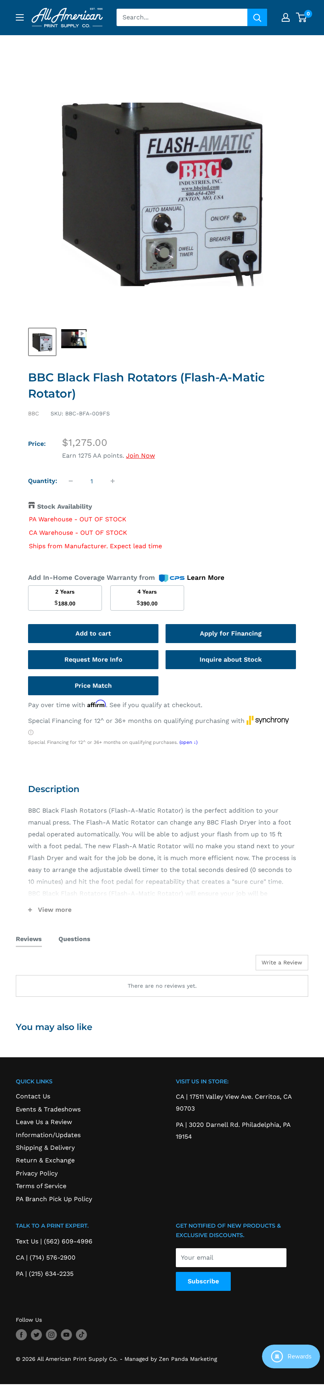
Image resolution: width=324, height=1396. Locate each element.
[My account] (286, 17)
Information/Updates (48, 1135)
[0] (302, 17)
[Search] (257, 17)
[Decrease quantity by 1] (70, 481)
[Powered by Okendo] (51, 965)
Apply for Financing (231, 633)
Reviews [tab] (29, 939)
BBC (33, 413)
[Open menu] (20, 17)
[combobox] (182, 17)
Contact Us (33, 1096)
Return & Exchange (45, 1160)
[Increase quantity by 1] (112, 481)
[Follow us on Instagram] (51, 1335)
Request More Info (93, 659)
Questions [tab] (74, 939)
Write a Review (282, 962)
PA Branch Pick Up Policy (54, 1199)
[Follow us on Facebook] (21, 1335)
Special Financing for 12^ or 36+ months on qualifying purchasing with (137, 720)
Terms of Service (41, 1186)
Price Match (93, 685)
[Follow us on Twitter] (36, 1335)
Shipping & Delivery (45, 1147)
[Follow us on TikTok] (81, 1335)
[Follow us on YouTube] (66, 1335)
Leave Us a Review (44, 1122)
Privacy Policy (37, 1173)
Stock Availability (64, 506)
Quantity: (42, 481)
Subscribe (203, 1281)
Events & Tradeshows (48, 1109)
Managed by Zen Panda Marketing (170, 1359)
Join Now (140, 455)
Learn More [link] (205, 577)
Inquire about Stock (231, 659)
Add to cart (93, 633)
